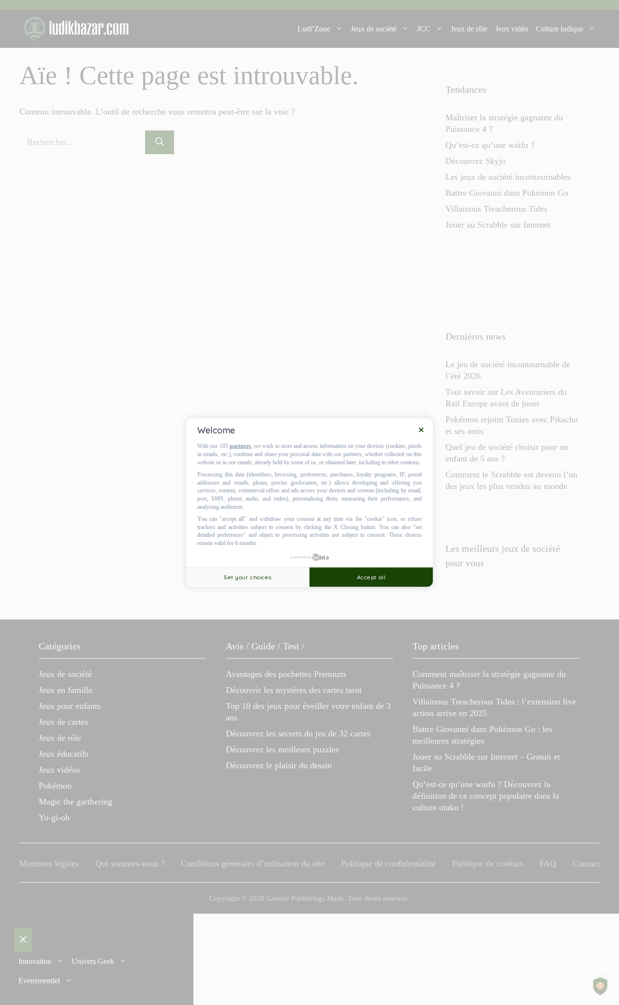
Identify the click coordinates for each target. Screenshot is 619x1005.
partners (240, 446)
